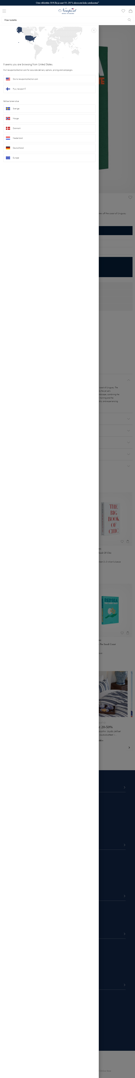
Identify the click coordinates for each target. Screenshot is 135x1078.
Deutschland (18, 148)
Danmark (17, 128)
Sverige (16, 108)
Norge (16, 118)
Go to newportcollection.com (25, 79)
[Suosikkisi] (123, 11)
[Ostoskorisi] (130, 11)
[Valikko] (4, 11)
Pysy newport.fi (19, 88)
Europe (16, 157)
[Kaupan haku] (129, 19)
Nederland (18, 138)
